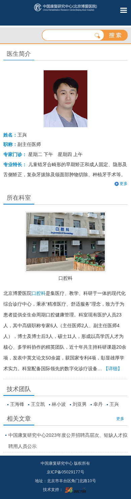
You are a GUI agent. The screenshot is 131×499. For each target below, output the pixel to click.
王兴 (114, 404)
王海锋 (17, 404)
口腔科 (65, 278)
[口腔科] (65, 242)
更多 (120, 418)
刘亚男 (80, 404)
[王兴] (65, 98)
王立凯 (38, 404)
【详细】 (112, 368)
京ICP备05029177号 (65, 472)
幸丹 (98, 404)
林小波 (59, 404)
